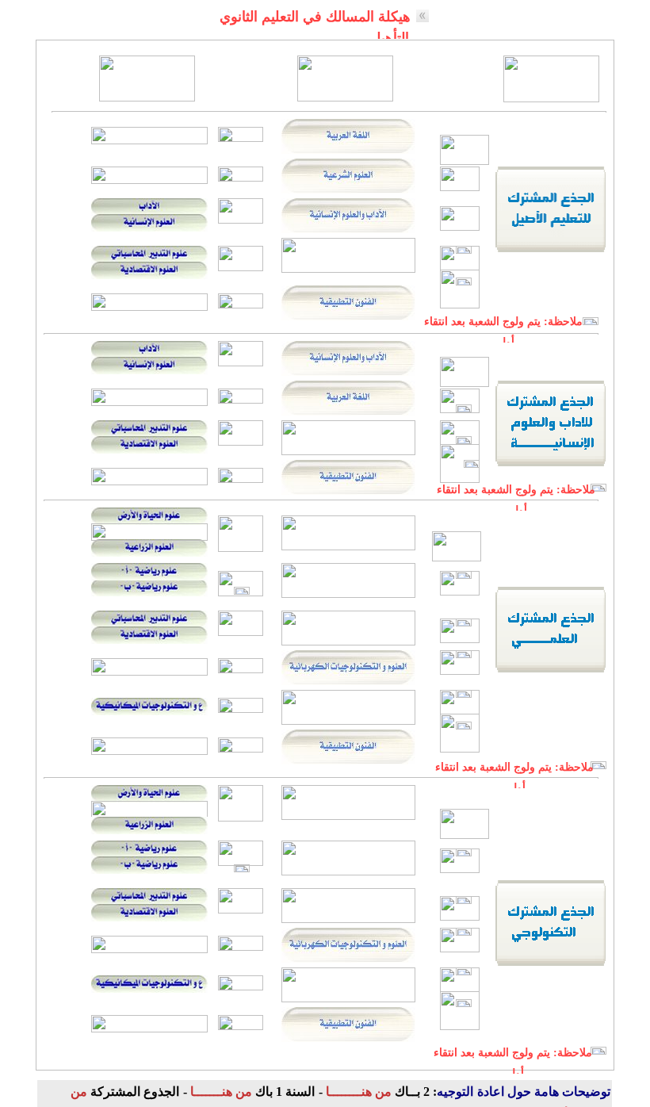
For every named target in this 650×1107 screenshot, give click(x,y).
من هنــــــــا (357, 1091)
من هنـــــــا (219, 1091)
